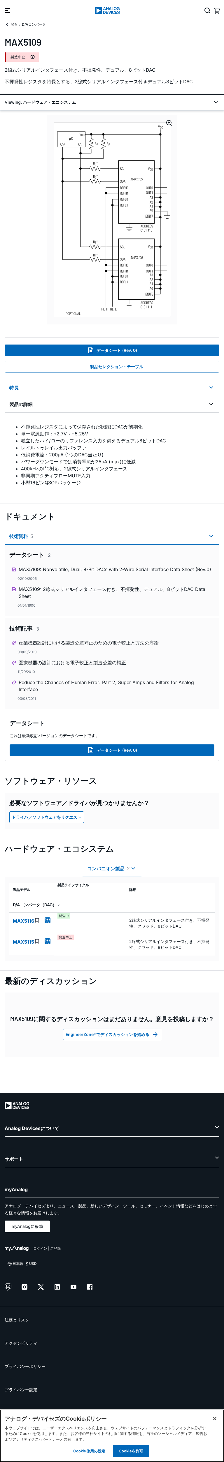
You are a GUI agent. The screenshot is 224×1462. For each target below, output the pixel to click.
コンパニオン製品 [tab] (108, 868)
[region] (112, 1435)
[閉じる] (214, 1418)
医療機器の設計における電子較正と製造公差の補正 (72, 662)
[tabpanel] (112, 455)
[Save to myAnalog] (37, 920)
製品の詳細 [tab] (21, 404)
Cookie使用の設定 (89, 1451)
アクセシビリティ (21, 1343)
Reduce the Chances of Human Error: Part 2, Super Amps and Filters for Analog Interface (106, 685)
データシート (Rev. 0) (117, 350)
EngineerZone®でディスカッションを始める (107, 1034)
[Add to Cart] (47, 920)
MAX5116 (23, 921)
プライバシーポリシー (25, 1366)
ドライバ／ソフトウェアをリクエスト (46, 817)
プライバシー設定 (21, 1389)
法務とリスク (17, 1319)
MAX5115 (23, 942)
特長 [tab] (14, 388)
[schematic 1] (112, 219)
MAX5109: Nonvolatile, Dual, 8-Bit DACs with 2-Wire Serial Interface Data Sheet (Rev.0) (115, 569)
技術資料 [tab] (21, 536)
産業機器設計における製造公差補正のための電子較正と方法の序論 (89, 643)
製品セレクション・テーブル (116, 366)
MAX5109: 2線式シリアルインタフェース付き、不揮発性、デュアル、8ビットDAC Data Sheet (112, 592)
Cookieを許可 (131, 1451)
